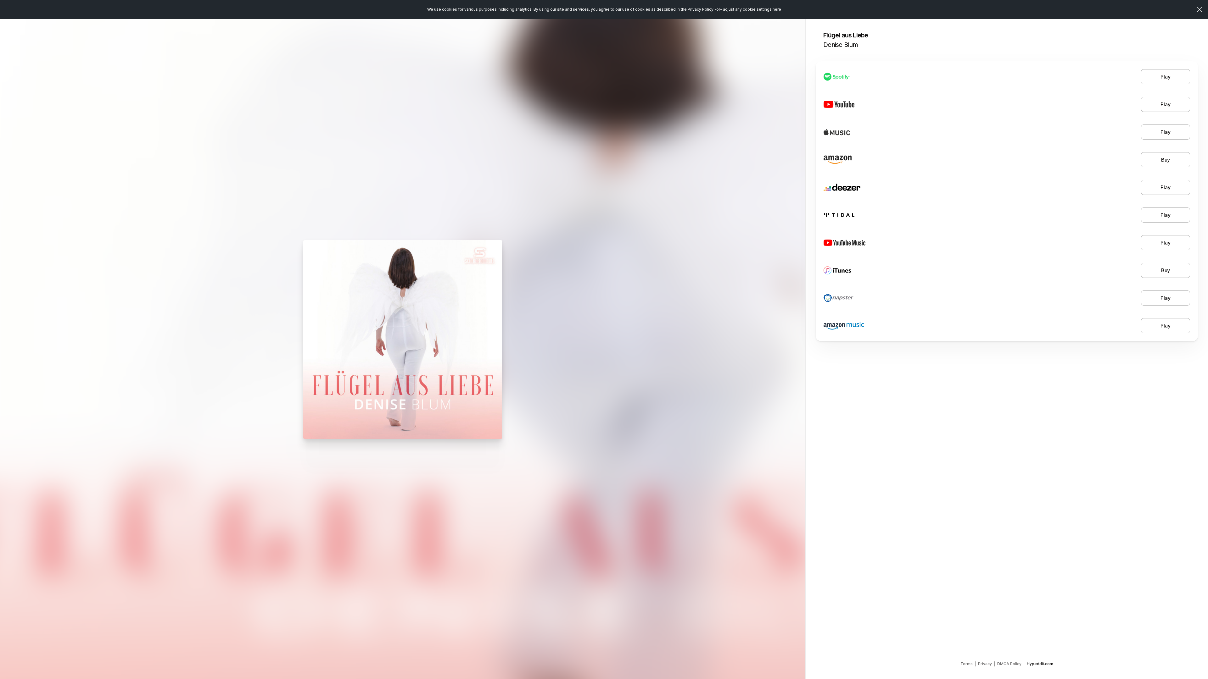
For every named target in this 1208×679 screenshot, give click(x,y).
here (777, 9)
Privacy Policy (700, 9)
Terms (966, 663)
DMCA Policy (1009, 663)
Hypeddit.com (1040, 663)
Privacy (985, 663)
